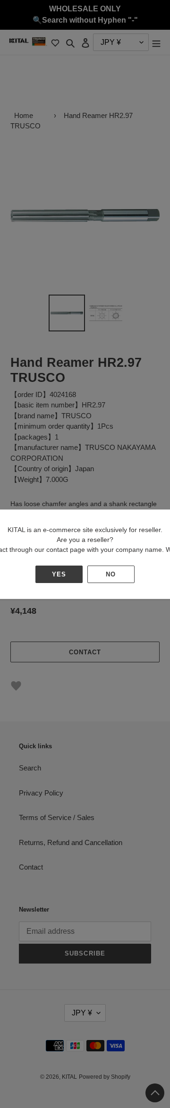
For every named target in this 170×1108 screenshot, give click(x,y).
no (111, 574)
